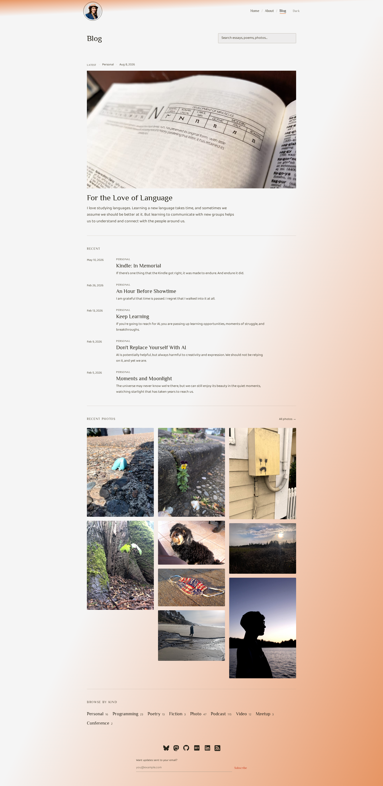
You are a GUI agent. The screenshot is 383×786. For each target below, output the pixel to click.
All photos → (287, 419)
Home (254, 11)
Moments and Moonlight (144, 378)
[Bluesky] (166, 747)
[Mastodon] (176, 747)
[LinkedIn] (207, 747)
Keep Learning (132, 316)
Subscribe (240, 768)
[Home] (92, 11)
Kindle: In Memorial (138, 266)
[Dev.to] (196, 747)
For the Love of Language (130, 197)
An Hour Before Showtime (146, 291)
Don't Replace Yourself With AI (151, 347)
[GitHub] (186, 747)
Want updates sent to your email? (156, 761)
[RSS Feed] (217, 747)
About (269, 11)
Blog (282, 11)
